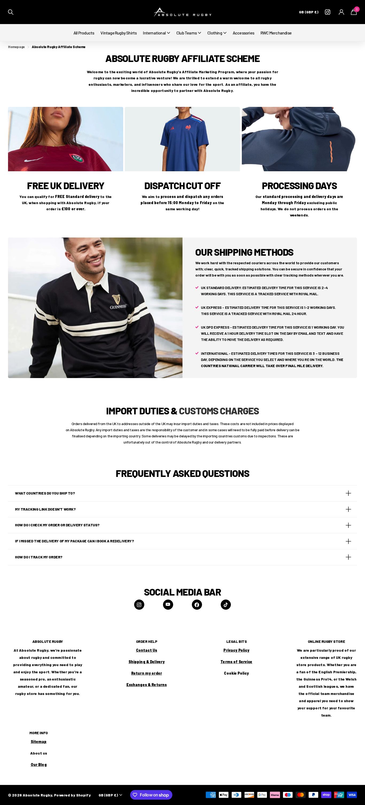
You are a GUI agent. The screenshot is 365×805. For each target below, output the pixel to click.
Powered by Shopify (72, 795)
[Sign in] (341, 12)
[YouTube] (168, 605)
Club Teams (186, 32)
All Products (83, 32)
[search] (10, 12)
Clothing (214, 32)
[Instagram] (139, 605)
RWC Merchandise (276, 32)
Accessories (243, 32)
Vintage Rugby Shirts (118, 32)
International (154, 32)
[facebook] (197, 605)
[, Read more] (328, 12)
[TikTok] (226, 605)
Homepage (16, 47)
